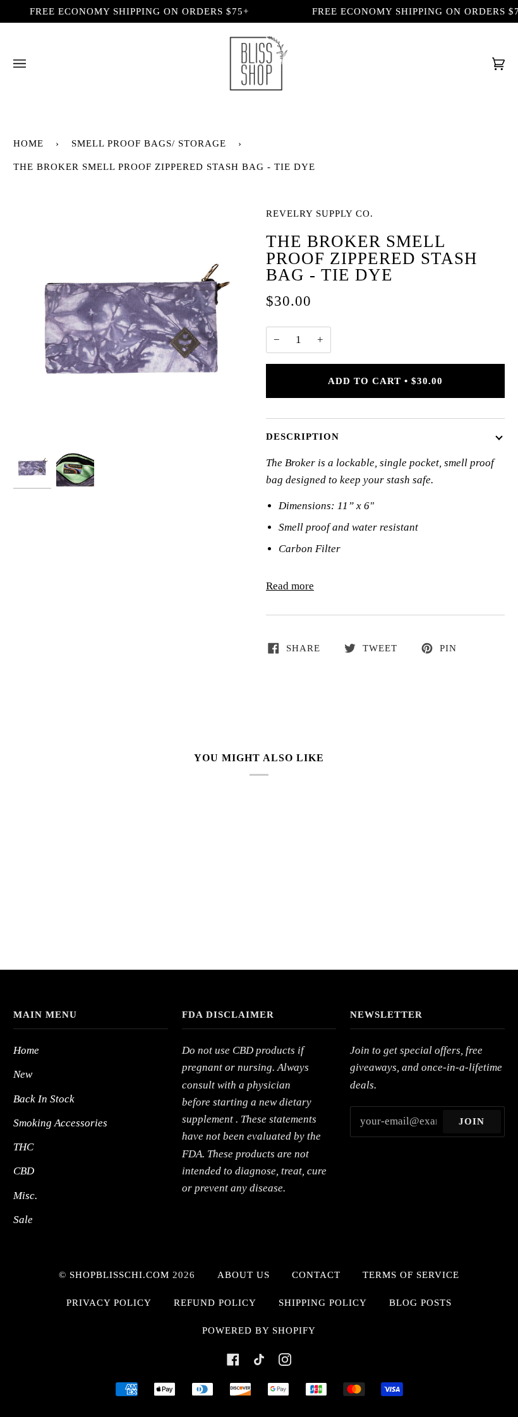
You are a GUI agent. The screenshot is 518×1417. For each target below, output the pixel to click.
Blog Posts (420, 1303)
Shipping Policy (323, 1303)
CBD (23, 1171)
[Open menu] (32, 63)
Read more (290, 586)
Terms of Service (411, 1275)
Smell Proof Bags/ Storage (148, 143)
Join (472, 1121)
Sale (23, 1220)
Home (28, 143)
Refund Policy (215, 1303)
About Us (243, 1275)
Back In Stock (44, 1099)
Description (302, 436)
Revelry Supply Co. (319, 213)
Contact (316, 1275)
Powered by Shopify (259, 1330)
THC (23, 1147)
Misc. (25, 1196)
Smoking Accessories (60, 1123)
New (22, 1074)
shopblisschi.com (119, 1275)
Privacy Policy (109, 1303)
